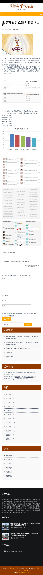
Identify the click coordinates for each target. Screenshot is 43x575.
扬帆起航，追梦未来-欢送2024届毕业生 (19, 348)
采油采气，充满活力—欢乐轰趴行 (25, 376)
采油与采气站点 (21, 6)
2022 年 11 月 (10, 427)
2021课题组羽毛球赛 (20, 379)
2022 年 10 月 (10, 431)
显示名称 (5, 295)
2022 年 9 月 (10, 435)
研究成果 (9, 468)
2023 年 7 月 (10, 410)
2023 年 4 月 (10, 414)
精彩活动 (12, 253)
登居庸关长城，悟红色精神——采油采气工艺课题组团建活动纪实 (22, 343)
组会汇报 (9, 476)
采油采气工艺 (12, 568)
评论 (4, 278)
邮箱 (4, 301)
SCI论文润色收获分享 (33, 266)
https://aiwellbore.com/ (14, 551)
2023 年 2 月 (10, 419)
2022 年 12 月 (10, 423)
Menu (3, 14)
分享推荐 (9, 455)
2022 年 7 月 (10, 439)
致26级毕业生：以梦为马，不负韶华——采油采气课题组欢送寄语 (22, 337)
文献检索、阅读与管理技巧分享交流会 (15, 262)
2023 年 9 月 (10, 406)
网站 (3, 306)
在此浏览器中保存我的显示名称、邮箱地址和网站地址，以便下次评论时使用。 (21, 315)
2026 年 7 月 (10, 394)
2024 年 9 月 (10, 398)
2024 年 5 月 (10, 402)
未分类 (8, 464)
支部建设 (9, 459)
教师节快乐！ (10, 357)
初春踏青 (9, 353)
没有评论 (15, 29)
